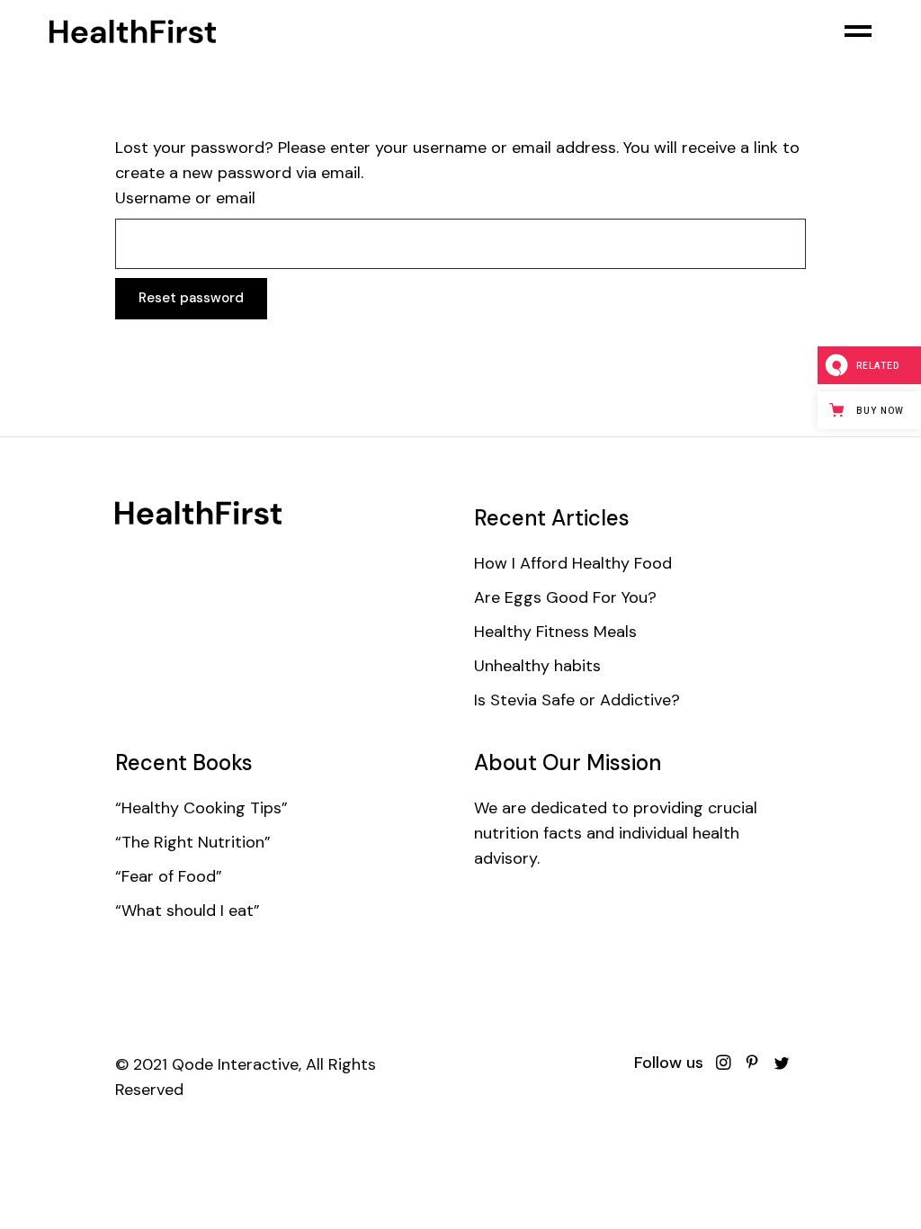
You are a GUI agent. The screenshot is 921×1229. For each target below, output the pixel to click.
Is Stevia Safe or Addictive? (577, 700)
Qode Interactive (235, 1064)
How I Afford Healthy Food (573, 563)
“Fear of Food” (168, 876)
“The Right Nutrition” (193, 842)
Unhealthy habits (537, 666)
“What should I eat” (187, 910)
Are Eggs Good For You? (565, 597)
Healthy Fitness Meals (555, 631)
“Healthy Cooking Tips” (201, 808)
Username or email (185, 198)
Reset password (191, 298)
